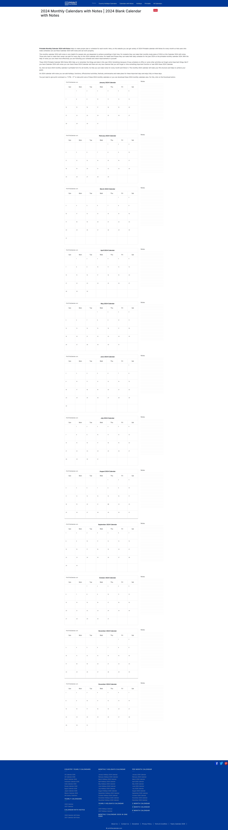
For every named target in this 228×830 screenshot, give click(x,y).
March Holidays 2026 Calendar (107, 779)
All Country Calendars (71, 795)
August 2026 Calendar (138, 791)
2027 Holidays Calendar (105, 811)
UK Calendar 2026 (70, 777)
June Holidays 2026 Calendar (107, 786)
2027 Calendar (69, 806)
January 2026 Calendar (139, 774)
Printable (148, 3)
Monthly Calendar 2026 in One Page (113, 815)
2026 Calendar (69, 804)
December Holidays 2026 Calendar (108, 800)
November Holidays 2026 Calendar (108, 798)
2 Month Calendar (141, 803)
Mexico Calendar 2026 (71, 793)
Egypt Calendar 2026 (71, 788)
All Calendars (157, 3)
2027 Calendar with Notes (72, 817)
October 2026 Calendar (139, 795)
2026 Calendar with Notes (72, 815)
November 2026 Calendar (139, 798)
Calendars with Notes (127, 3)
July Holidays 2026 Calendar (106, 788)
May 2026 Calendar (138, 784)
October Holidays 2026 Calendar (108, 795)
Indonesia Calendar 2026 (72, 781)
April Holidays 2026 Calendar (106, 781)
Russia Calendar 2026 (71, 786)
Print (155, 10)
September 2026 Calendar (140, 793)
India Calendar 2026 (70, 784)
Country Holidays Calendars (108, 3)
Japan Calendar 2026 (71, 791)
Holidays (139, 3)
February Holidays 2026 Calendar (108, 777)
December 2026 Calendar (139, 800)
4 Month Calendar (141, 807)
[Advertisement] (10, 53)
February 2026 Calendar (139, 777)
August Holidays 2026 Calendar (107, 791)
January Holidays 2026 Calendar (107, 774)
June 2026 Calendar (138, 786)
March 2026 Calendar (138, 779)
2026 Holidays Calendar (105, 808)
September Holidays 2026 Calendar (108, 793)
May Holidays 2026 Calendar (106, 784)
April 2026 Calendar (138, 781)
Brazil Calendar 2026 (71, 779)
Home (94, 3)
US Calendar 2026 (70, 774)
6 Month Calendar (141, 810)
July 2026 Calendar (138, 788)
